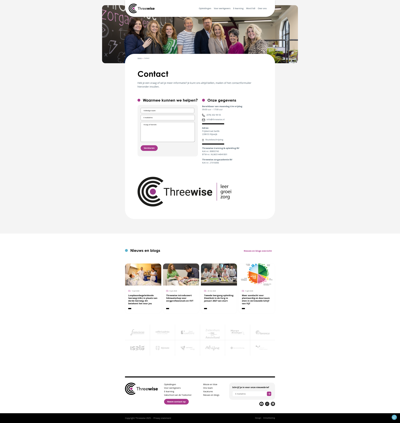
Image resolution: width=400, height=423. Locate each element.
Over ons (262, 8)
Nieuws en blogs (211, 395)
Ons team (208, 388)
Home (140, 58)
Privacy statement (162, 418)
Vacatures (208, 391)
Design (258, 418)
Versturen (149, 148)
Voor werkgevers (222, 8)
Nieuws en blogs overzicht (258, 250)
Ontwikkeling (269, 418)
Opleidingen (205, 8)
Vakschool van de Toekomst (177, 395)
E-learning (238, 8)
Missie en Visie (210, 384)
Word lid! (250, 8)
